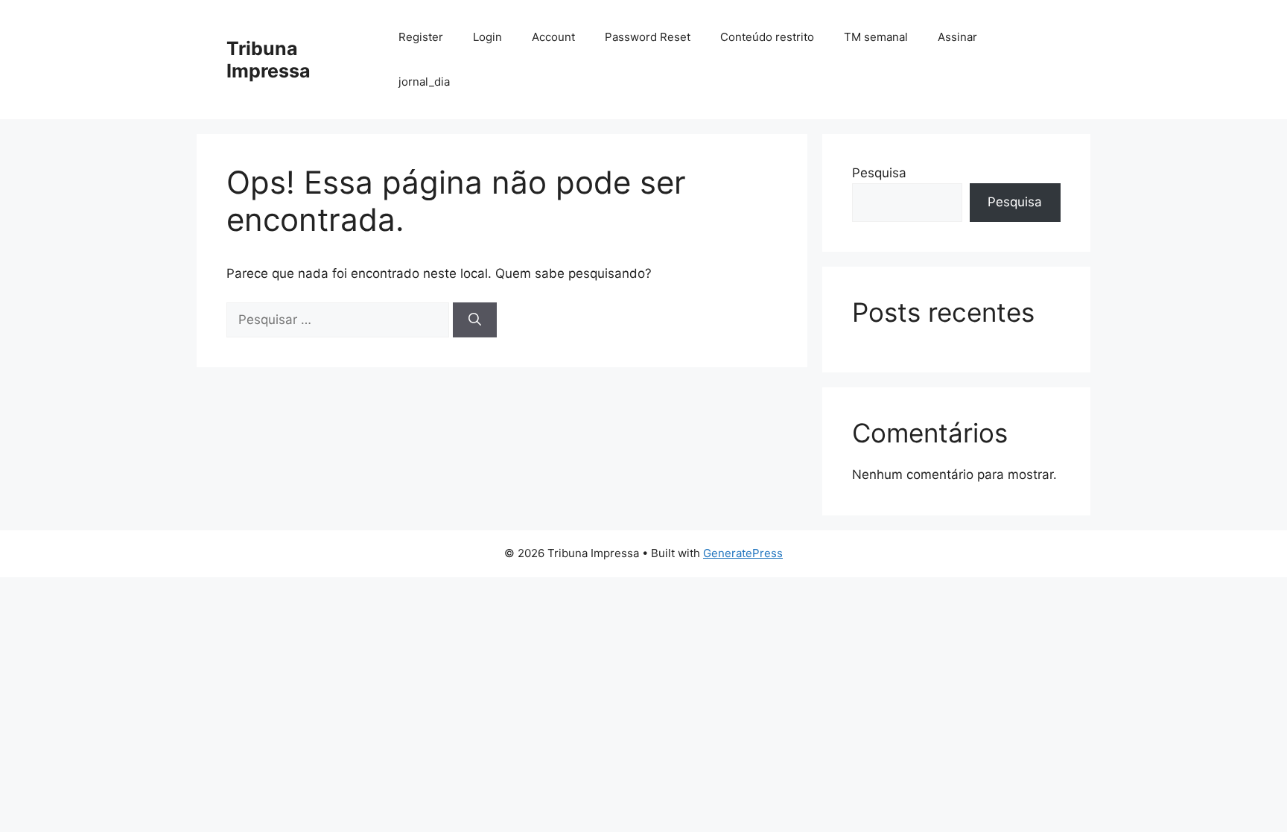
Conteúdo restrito (767, 37)
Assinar (957, 37)
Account (553, 37)
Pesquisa (879, 172)
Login (487, 37)
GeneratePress (743, 553)
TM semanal (876, 37)
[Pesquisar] (475, 320)
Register (420, 37)
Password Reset (647, 37)
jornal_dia (424, 81)
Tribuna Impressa (268, 59)
